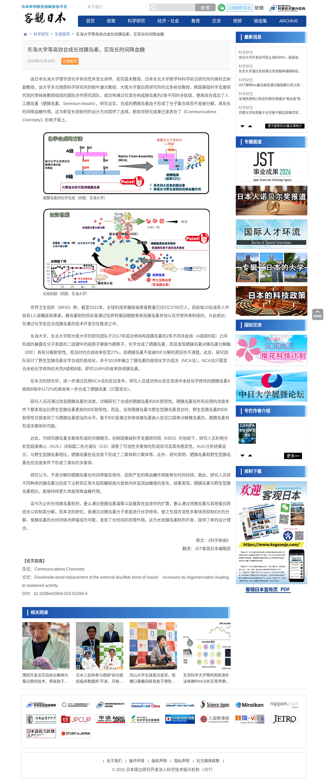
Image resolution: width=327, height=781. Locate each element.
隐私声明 (181, 761)
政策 (111, 21)
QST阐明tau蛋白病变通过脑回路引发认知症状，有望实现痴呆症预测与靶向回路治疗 (271, 71)
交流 (216, 21)
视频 (237, 21)
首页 (90, 21)
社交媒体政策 (207, 761)
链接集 (260, 21)
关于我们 (94, 7)
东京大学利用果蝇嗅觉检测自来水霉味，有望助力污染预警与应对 (270, 113)
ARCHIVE (288, 21)
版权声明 (159, 761)
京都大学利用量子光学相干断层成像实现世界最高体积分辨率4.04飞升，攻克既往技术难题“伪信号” (270, 99)
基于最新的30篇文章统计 (285, 126)
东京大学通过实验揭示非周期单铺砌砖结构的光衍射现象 (270, 57)
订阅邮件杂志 (239, 8)
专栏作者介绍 (257, 411)
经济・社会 (168, 21)
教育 (195, 21)
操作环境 (136, 761)
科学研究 (136, 21)
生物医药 (62, 34)
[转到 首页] (25, 34)
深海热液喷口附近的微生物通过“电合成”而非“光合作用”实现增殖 (271, 85)
